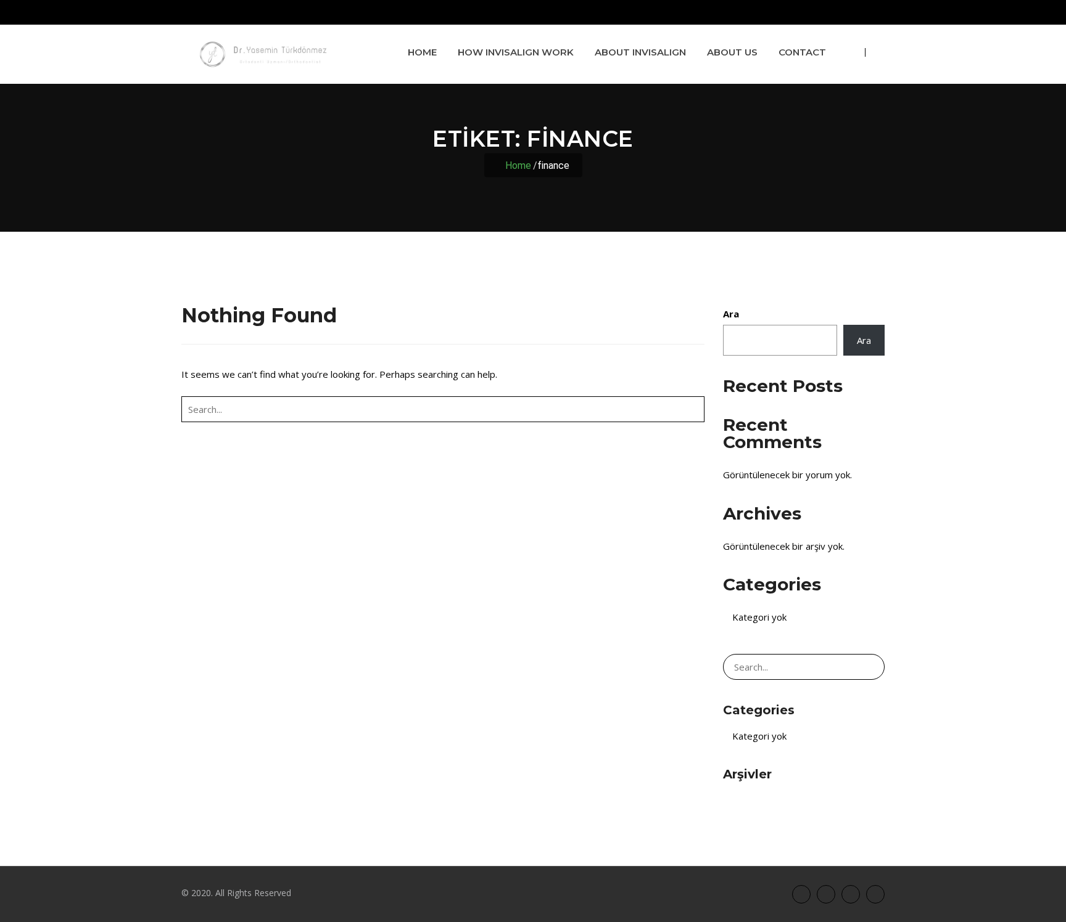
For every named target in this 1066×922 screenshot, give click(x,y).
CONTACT (802, 52)
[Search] (692, 409)
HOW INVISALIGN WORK (516, 52)
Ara (731, 314)
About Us (732, 52)
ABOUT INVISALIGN (640, 52)
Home (422, 52)
